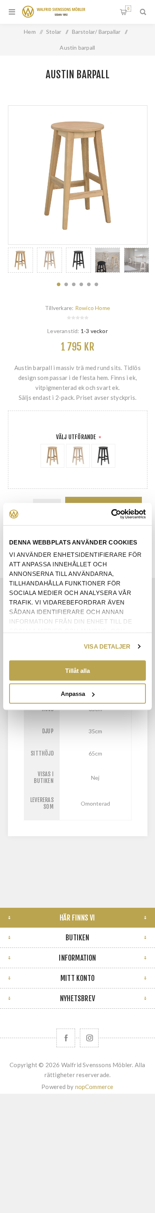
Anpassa (73, 693)
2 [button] (66, 284)
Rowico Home (92, 307)
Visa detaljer (107, 646)
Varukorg (128, 8)
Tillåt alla (77, 670)
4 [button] (81, 284)
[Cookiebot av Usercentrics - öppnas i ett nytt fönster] (111, 514)
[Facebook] (65, 1038)
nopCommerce (94, 1086)
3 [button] (74, 284)
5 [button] (89, 284)
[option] (20, 260)
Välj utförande (76, 437)
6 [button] (96, 284)
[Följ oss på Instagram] (89, 1038)
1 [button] (58, 284)
